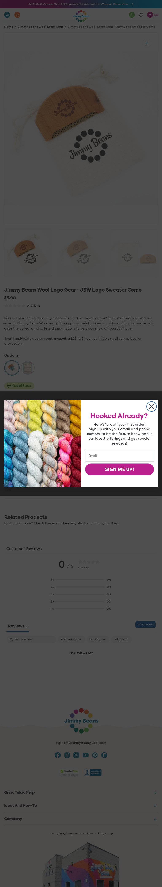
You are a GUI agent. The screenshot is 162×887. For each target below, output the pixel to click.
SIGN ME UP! (119, 469)
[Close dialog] (152, 406)
